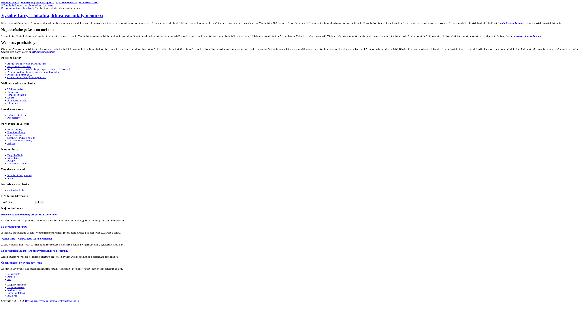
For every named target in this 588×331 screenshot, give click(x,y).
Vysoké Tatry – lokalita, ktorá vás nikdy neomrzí (52, 15)
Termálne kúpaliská (16, 94)
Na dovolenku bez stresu (19, 66)
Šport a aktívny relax (17, 100)
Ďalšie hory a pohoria (17, 163)
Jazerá (10, 178)
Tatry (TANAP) (15, 155)
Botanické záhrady (16, 132)
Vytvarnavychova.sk (66, 2)
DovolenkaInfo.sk (16, 293)
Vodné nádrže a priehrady (19, 175)
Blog (30, 8)
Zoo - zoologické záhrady (19, 140)
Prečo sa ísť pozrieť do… (19, 74)
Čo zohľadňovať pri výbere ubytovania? (26, 77)
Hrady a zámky (14, 129)
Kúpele (10, 97)
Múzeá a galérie (15, 135)
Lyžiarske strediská (16, 115)
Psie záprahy (13, 117)
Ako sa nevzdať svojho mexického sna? (26, 63)
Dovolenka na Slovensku (13, 8)
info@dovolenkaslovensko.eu (64, 301)
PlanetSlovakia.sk (88, 2)
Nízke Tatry (13, 158)
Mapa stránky (14, 274)
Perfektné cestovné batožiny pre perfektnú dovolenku (33, 72)
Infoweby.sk (27, 2)
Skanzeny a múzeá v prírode (21, 138)
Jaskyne (11, 143)
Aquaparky (12, 92)
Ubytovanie (13, 103)
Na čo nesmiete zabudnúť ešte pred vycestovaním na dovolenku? (38, 69)
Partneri (11, 276)
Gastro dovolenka (15, 190)
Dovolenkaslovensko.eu (36, 301)
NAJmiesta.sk (14, 290)
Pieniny (11, 161)
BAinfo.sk (12, 295)
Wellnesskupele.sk (45, 2)
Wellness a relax (15, 89)
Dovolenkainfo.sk (10, 2)
